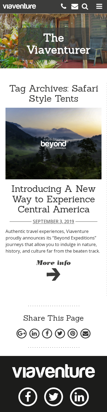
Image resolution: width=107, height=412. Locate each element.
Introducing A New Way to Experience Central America (53, 199)
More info (53, 263)
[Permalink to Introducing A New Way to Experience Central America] (53, 144)
